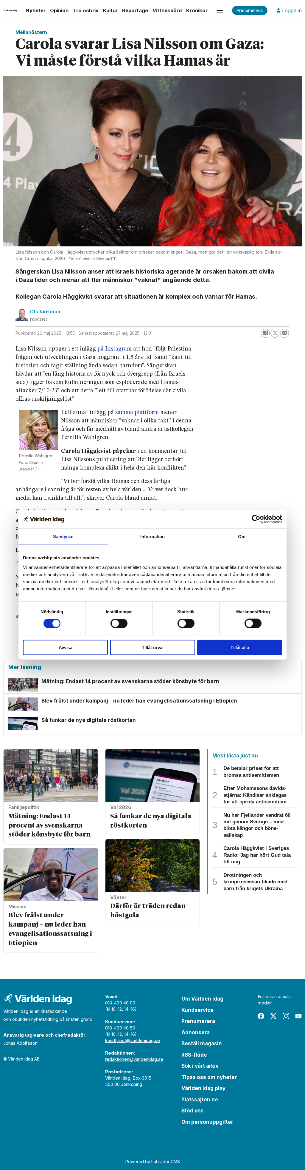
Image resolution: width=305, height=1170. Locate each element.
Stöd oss (192, 1111)
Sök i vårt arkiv (200, 1066)
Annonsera (195, 1032)
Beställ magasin (201, 1043)
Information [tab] (152, 536)
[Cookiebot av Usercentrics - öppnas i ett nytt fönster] (256, 519)
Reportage (135, 10)
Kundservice (197, 1010)
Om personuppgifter (207, 1122)
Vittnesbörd (167, 10)
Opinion (59, 10)
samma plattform (137, 413)
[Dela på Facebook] (265, 333)
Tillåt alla (240, 647)
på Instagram (114, 349)
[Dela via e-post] (284, 333)
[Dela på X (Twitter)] (274, 333)
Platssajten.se (199, 1100)
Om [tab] (241, 536)
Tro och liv (86, 10)
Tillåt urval (153, 647)
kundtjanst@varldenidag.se (132, 1040)
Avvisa (65, 647)
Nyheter (36, 10)
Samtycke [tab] (63, 536)
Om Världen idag (202, 999)
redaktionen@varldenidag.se (134, 1059)
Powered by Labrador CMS (152, 1161)
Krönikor (197, 10)
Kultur (110, 10)
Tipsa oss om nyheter (209, 1077)
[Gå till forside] (10, 10)
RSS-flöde (194, 1055)
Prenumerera (198, 1021)
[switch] (119, 623)
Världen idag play (203, 1088)
